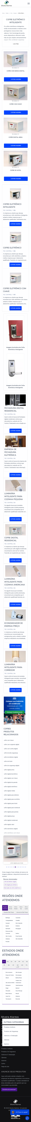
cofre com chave (9, 740)
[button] (7, 866)
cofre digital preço (9, 816)
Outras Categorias (14, 1022)
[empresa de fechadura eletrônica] (15, 441)
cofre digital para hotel (10, 803)
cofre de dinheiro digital (11, 757)
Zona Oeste (15, 908)
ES (11, 961)
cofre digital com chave (11, 778)
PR (19, 961)
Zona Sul (21, 908)
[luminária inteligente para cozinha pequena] (15, 485)
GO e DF (17, 966)
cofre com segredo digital (11, 744)
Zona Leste (26, 908)
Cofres (3, 1064)
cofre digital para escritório (12, 799)
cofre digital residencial (11, 820)
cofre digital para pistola (11, 812)
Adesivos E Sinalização (8, 1055)
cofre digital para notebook (12, 808)
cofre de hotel (8, 761)
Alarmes (6, 1044)
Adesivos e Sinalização (11, 1036)
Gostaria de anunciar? (9, 1089)
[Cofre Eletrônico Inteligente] (15, 331)
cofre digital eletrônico (10, 787)
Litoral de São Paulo (22, 912)
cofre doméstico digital (11, 829)
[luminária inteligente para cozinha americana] (15, 571)
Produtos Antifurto (9, 1027)
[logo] (6, 3)
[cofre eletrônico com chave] (15, 278)
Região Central (5, 908)
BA (9, 965)
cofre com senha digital (11, 749)
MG (8, 961)
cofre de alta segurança (11, 753)
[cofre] (15, 59)
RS (27, 961)
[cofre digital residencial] (15, 530)
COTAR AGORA (16, 79)
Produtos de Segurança (11, 1031)
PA (26, 965)
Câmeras (6, 1040)
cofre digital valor (9, 824)
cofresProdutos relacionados (11, 731)
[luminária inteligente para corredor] (15, 656)
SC (23, 961)
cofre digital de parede (10, 782)
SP (15, 961)
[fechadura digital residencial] (15, 400)
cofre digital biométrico (11, 774)
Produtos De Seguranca (8, 1052)
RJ (4, 961)
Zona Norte (10, 908)
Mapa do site (5, 1067)
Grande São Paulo (9, 912)
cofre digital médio (9, 791)
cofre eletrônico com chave (12, 833)
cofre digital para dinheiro (11, 795)
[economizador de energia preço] (15, 615)
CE (13, 965)
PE (4, 965)
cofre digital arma (9, 770)
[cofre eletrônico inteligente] (15, 194)
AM (22, 965)
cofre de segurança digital (11, 766)
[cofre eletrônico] (15, 237)
